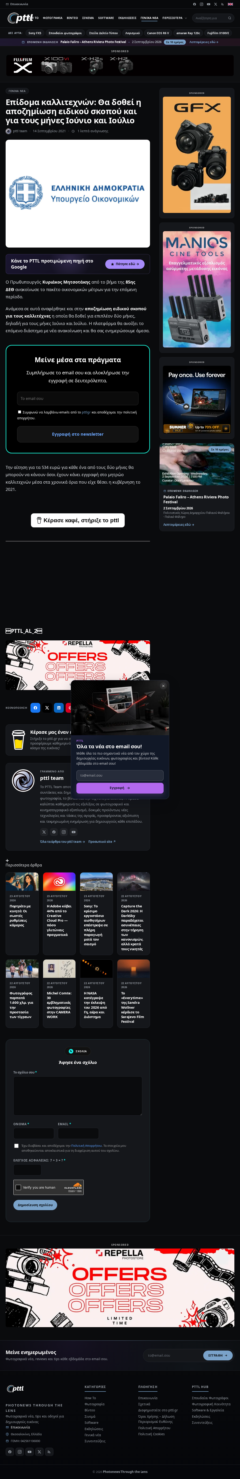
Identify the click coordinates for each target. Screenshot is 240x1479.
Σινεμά (88, 18)
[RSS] (222, 4)
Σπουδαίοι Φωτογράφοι (210, 1398)
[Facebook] (194, 4)
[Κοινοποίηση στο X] (47, 708)
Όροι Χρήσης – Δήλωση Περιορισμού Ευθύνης (156, 1419)
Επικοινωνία (20, 1427)
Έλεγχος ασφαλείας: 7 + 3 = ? (39, 1160)
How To (32, 18)
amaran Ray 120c (188, 33)
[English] (230, 4)
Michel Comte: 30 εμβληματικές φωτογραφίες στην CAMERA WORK (59, 1005)
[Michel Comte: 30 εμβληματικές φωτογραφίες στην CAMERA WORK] (59, 969)
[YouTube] (208, 4)
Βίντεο (72, 18)
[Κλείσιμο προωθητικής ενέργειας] (163, 685)
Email (64, 1124)
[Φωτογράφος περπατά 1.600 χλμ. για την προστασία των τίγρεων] (22, 969)
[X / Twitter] (44, 832)
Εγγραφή (215, 1355)
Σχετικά (144, 1404)
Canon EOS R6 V (158, 33)
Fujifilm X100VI (218, 33)
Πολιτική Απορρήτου (86, 1145)
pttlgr (86, 412)
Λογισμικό (132, 33)
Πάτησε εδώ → (127, 264)
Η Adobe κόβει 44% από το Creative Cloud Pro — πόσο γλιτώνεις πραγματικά (59, 920)
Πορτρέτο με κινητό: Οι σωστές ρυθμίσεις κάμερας (20, 915)
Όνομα (21, 1124)
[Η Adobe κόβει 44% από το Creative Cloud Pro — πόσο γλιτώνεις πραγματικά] (59, 882)
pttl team (20, 131)
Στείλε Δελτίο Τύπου (103, 33)
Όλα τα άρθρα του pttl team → (62, 842)
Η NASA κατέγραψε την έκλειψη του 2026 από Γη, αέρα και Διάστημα (95, 1005)
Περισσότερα (172, 18)
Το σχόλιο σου (25, 1072)
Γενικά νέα (149, 18)
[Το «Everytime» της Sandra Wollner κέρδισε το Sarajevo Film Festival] (133, 969)
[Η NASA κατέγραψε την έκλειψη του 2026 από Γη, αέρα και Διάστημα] (96, 969)
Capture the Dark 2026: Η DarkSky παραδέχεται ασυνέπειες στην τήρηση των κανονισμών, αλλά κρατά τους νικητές (132, 927)
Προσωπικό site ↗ (102, 842)
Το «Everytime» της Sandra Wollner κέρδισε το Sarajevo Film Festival (132, 1007)
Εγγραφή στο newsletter (78, 434)
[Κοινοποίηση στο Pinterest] (70, 708)
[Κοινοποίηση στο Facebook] (35, 708)
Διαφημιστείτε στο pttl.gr (158, 1410)
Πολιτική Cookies (151, 1434)
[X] (215, 4)
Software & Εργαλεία (208, 1410)
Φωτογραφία (52, 18)
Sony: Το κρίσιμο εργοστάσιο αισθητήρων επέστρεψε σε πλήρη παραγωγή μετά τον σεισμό (96, 925)
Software (106, 18)
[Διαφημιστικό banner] (120, 65)
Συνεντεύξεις (95, 1441)
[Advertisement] (78, 578)
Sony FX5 (35, 33)
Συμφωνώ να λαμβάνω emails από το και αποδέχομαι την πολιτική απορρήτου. (77, 415)
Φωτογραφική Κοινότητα (211, 1404)
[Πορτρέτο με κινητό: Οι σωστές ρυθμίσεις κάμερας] (22, 882)
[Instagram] (201, 4)
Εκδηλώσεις (127, 18)
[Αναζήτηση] (229, 18)
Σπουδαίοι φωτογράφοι (65, 33)
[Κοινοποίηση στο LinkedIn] (59, 708)
